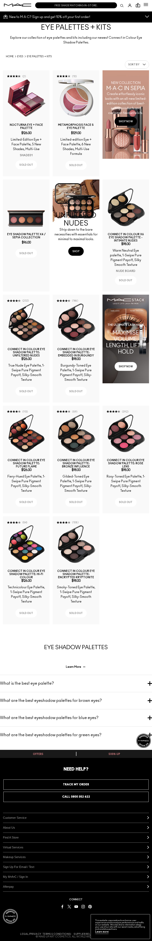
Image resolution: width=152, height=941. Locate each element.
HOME (10, 56)
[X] (69, 906)
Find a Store (11, 837)
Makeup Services (14, 857)
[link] (26, 98)
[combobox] (137, 65)
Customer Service (15, 817)
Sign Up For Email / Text (18, 867)
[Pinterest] (90, 906)
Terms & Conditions (56, 934)
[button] (146, 4)
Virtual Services (13, 847)
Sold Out (26, 165)
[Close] (140, 925)
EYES (20, 56)
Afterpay (8, 886)
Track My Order (76, 784)
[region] (120, 926)
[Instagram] (83, 906)
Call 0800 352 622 (76, 796)
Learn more (102, 932)
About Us (9, 827)
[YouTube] (76, 906)
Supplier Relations (87, 934)
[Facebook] (62, 906)
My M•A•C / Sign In (15, 876)
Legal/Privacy (30, 934)
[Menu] (146, 4)
